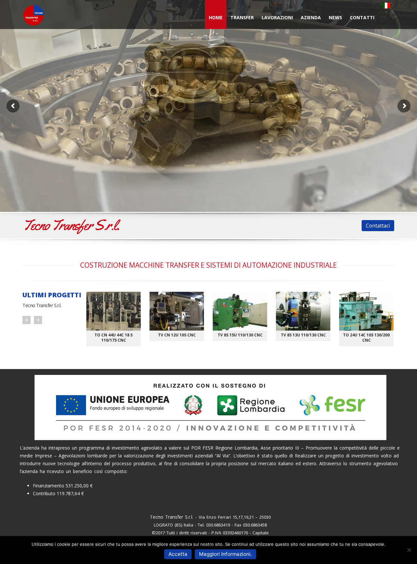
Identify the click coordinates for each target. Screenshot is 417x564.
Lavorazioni (277, 17)
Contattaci (378, 225)
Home (216, 17)
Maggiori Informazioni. (225, 554)
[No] (409, 550)
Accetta (177, 554)
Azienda (311, 17)
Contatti (362, 17)
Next (38, 320)
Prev (26, 320)
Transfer (242, 17)
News (335, 17)
